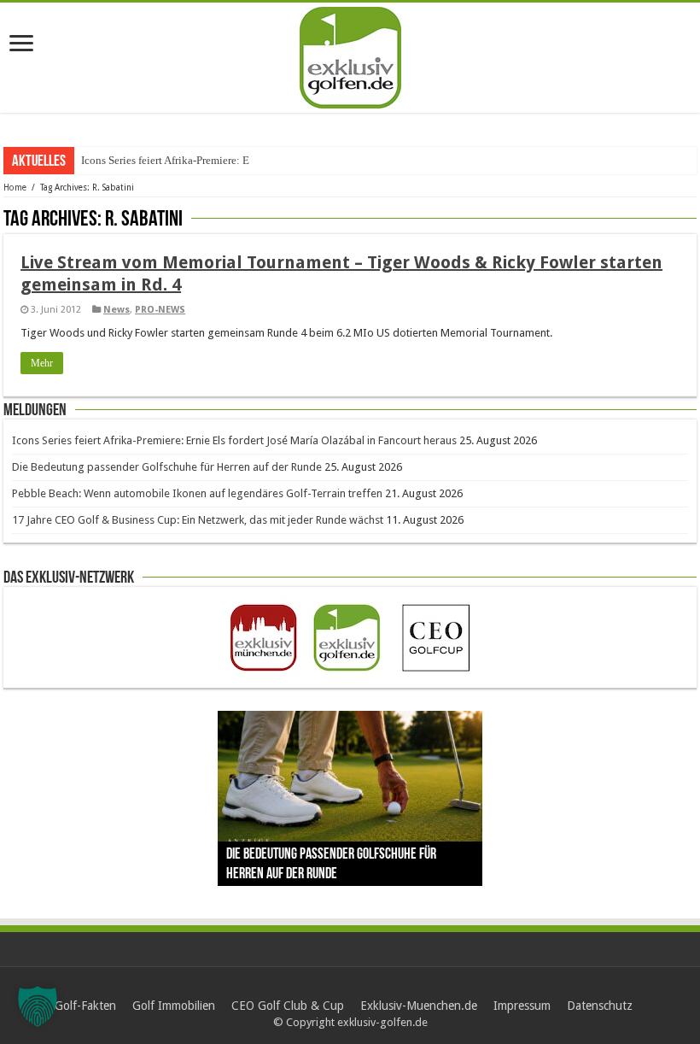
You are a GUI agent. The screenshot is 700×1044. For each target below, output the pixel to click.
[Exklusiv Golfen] (350, 54)
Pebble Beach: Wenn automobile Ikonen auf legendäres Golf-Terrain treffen (197, 493)
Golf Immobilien (173, 1005)
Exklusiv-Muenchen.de (418, 1005)
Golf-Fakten (85, 1005)
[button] (37, 1006)
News (116, 309)
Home (14, 187)
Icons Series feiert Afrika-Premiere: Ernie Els (182, 160)
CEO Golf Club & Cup (287, 1005)
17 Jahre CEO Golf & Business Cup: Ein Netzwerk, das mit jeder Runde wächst (197, 519)
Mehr (42, 363)
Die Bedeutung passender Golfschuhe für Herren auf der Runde (167, 466)
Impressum (522, 1005)
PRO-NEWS (160, 309)
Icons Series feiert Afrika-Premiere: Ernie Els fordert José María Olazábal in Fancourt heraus (234, 440)
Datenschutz (600, 1005)
